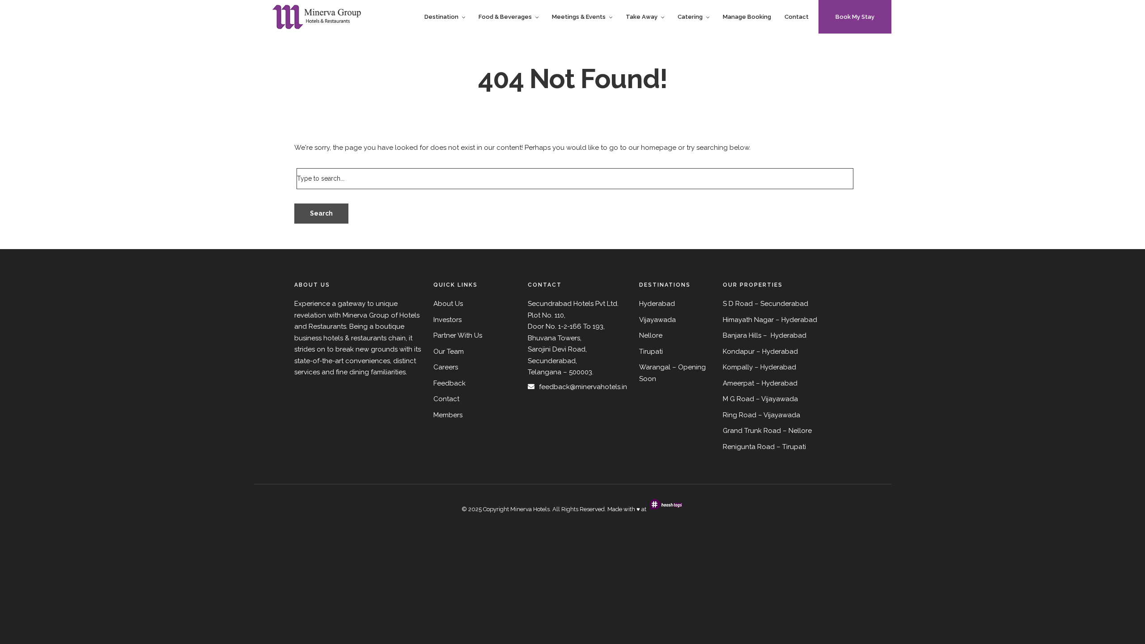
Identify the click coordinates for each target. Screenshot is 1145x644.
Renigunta (739, 447)
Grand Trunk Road (752, 431)
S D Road (738, 304)
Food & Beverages (505, 16)
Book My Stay (854, 16)
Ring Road (739, 415)
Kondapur (739, 351)
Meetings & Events (579, 16)
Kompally (738, 367)
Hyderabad (799, 320)
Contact (797, 16)
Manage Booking (747, 16)
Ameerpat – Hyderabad (760, 383)
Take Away (641, 16)
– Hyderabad (777, 351)
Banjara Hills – (746, 335)
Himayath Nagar (748, 320)
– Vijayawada (779, 415)
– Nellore (797, 431)
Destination (441, 16)
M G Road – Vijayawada (760, 399)
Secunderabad (784, 304)
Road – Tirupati (781, 447)
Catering (690, 16)
